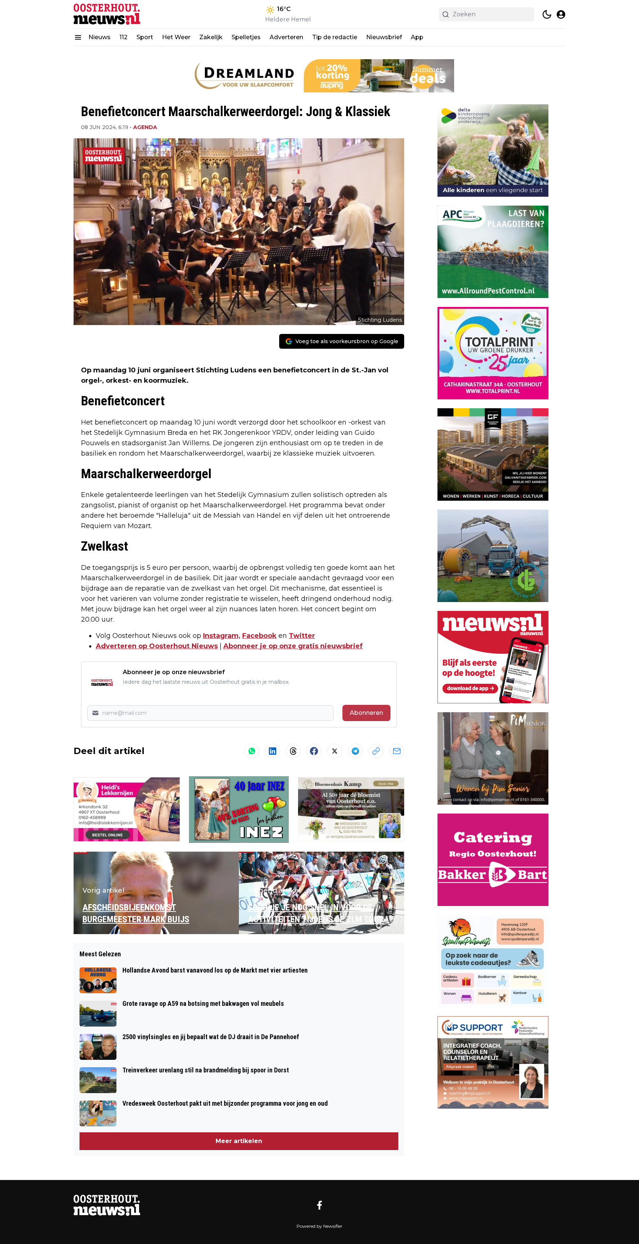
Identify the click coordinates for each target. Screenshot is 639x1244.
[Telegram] (355, 751)
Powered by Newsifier (319, 1226)
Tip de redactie (334, 37)
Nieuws (99, 37)
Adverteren (286, 37)
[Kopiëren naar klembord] (376, 751)
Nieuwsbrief (384, 37)
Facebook (259, 636)
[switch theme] (547, 14)
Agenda (145, 127)
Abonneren (366, 712)
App (417, 37)
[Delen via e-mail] (396, 751)
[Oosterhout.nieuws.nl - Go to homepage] (107, 1205)
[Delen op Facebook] (314, 751)
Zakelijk (211, 37)
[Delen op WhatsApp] (251, 751)
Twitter (302, 636)
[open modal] (561, 14)
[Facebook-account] (319, 1205)
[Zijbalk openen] (78, 37)
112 (123, 37)
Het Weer (176, 37)
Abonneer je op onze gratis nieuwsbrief (293, 646)
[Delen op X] (334, 751)
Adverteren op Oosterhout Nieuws (157, 646)
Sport (144, 37)
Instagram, (221, 636)
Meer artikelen (239, 1141)
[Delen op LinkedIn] (272, 751)
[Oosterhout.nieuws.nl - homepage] (107, 14)
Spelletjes (246, 37)
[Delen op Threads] (293, 751)
